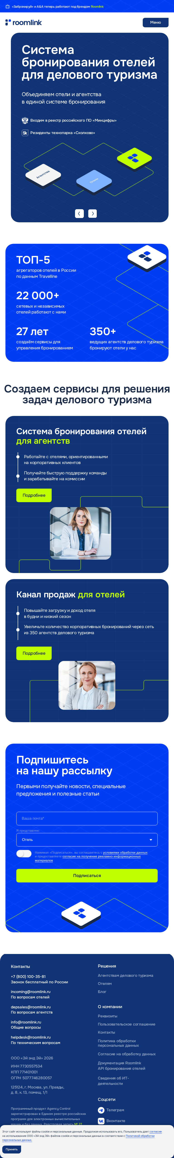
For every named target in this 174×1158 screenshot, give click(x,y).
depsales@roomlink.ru (31, 1007)
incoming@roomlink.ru (31, 991)
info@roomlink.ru (26, 1022)
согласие (156, 1131)
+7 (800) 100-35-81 (28, 976)
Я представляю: (28, 830)
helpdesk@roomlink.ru (31, 1037)
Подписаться (87, 875)
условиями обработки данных (125, 852)
